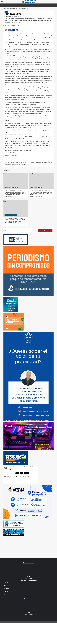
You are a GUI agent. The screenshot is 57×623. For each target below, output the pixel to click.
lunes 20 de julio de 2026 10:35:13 (37, 196)
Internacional (16, 187)
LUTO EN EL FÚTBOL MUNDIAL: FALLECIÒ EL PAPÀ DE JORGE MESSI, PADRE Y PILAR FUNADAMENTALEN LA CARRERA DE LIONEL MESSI (15, 193)
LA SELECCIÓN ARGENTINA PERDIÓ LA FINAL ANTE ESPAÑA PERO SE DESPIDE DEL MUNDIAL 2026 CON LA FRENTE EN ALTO (41, 193)
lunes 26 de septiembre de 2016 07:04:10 (13, 16)
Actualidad (7, 187)
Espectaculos (7, 594)
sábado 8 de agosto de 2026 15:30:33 (12, 196)
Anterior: (16, 162)
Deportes (6, 12)
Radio (5, 585)
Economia (6, 588)
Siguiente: (41, 162)
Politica (40, 187)
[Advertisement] (28, 546)
